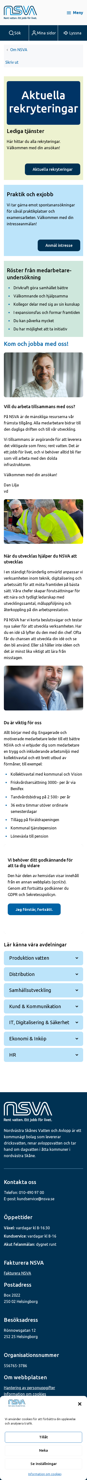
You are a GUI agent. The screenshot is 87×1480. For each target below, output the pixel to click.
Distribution (22, 974)
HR (12, 1055)
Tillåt (43, 1437)
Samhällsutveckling (30, 990)
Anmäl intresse (58, 245)
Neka (43, 1450)
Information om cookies (44, 1474)
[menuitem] (12, 62)
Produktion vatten (29, 958)
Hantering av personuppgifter (29, 1388)
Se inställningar (43, 1464)
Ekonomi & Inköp (27, 1038)
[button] (79, 1404)
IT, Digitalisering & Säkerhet (39, 1022)
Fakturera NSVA (17, 1273)
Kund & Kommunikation (35, 1006)
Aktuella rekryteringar (52, 169)
